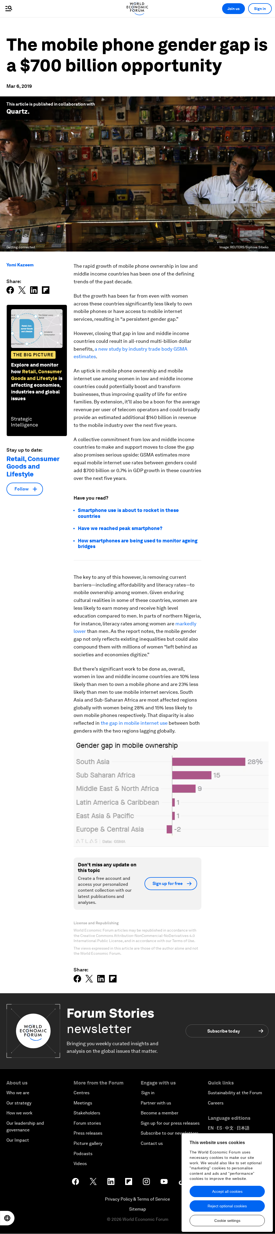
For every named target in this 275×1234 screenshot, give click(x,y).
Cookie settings (227, 1220)
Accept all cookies (227, 1191)
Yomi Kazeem (20, 264)
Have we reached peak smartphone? (120, 528)
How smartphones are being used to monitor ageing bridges (137, 543)
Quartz (17, 111)
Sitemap (137, 1209)
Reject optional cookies (227, 1206)
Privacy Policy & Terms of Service (137, 1199)
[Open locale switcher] (7, 1218)
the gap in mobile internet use (134, 723)
